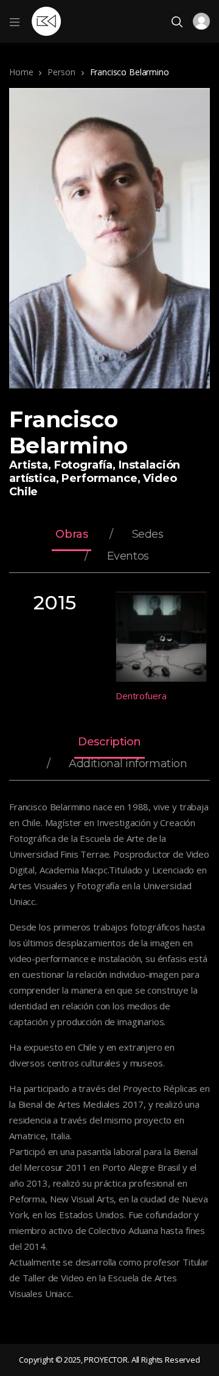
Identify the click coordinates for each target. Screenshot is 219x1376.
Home (21, 72)
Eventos (128, 557)
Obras (71, 535)
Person (61, 72)
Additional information (128, 764)
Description (109, 742)
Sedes (148, 535)
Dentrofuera (141, 696)
